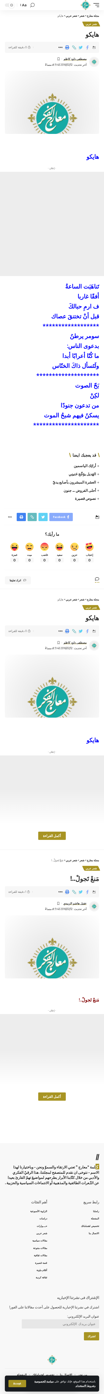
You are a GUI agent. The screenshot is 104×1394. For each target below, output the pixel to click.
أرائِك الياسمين (85, 465)
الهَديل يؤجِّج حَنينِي (82, 474)
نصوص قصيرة (85, 498)
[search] (32, 5)
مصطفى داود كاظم (75, 59)
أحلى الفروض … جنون (80, 490)
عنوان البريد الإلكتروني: (83, 1316)
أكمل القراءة (52, 836)
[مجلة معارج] (85, 5)
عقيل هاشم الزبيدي (75, 903)
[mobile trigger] (95, 5)
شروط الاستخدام (85, 1385)
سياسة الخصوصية (44, 1381)
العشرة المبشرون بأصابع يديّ (74, 482)
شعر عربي (91, 24)
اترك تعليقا (15, 580)
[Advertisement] (52, 224)
